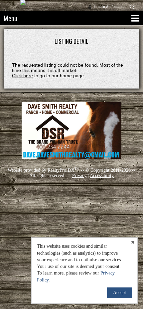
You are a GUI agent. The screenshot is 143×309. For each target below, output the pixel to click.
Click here (22, 75)
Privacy (79, 175)
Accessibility (102, 175)
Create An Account (109, 6)
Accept (119, 292)
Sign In (134, 6)
